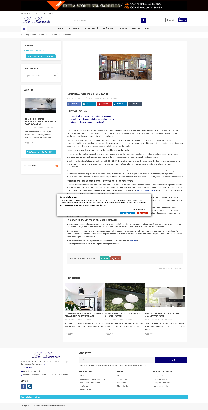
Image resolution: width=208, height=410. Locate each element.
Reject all (142, 213)
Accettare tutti (127, 213)
